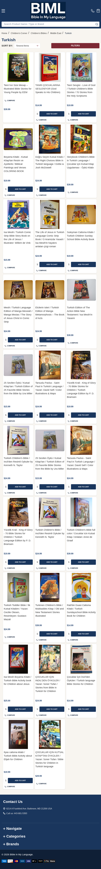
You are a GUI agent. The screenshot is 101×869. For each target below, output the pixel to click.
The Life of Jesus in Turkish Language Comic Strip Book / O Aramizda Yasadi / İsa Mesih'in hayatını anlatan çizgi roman (49, 239)
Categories (16, 836)
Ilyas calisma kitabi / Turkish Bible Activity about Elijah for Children (18, 756)
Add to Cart (51, 114)
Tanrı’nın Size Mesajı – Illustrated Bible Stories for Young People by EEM (17, 89)
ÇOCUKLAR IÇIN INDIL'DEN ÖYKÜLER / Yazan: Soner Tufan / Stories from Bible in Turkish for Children (47, 684)
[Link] (48, 11)
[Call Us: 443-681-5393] (93, 11)
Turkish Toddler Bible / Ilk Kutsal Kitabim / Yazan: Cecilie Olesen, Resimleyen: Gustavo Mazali (17, 612)
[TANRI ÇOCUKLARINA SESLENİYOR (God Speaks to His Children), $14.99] (49, 67)
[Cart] (98, 11)
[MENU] (3, 11)
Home (4, 33)
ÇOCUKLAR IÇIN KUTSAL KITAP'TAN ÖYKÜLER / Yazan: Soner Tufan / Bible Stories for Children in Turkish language (49, 759)
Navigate (14, 828)
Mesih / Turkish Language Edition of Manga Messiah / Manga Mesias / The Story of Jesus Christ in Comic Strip (18, 314)
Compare (11, 100)
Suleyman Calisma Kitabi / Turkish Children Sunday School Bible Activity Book (81, 236)
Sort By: (7, 45)
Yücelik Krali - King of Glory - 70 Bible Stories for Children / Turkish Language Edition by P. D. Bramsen (81, 390)
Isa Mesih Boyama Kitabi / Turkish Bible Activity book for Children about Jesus (17, 680)
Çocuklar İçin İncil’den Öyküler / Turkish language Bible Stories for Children (81, 680)
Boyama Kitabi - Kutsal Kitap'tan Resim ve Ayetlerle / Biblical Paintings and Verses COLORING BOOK (16, 164)
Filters (75, 45)
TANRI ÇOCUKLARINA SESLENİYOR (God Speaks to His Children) (47, 89)
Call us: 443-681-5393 (16, 813)
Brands (12, 844)
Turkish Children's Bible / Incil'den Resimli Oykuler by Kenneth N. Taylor (18, 462)
